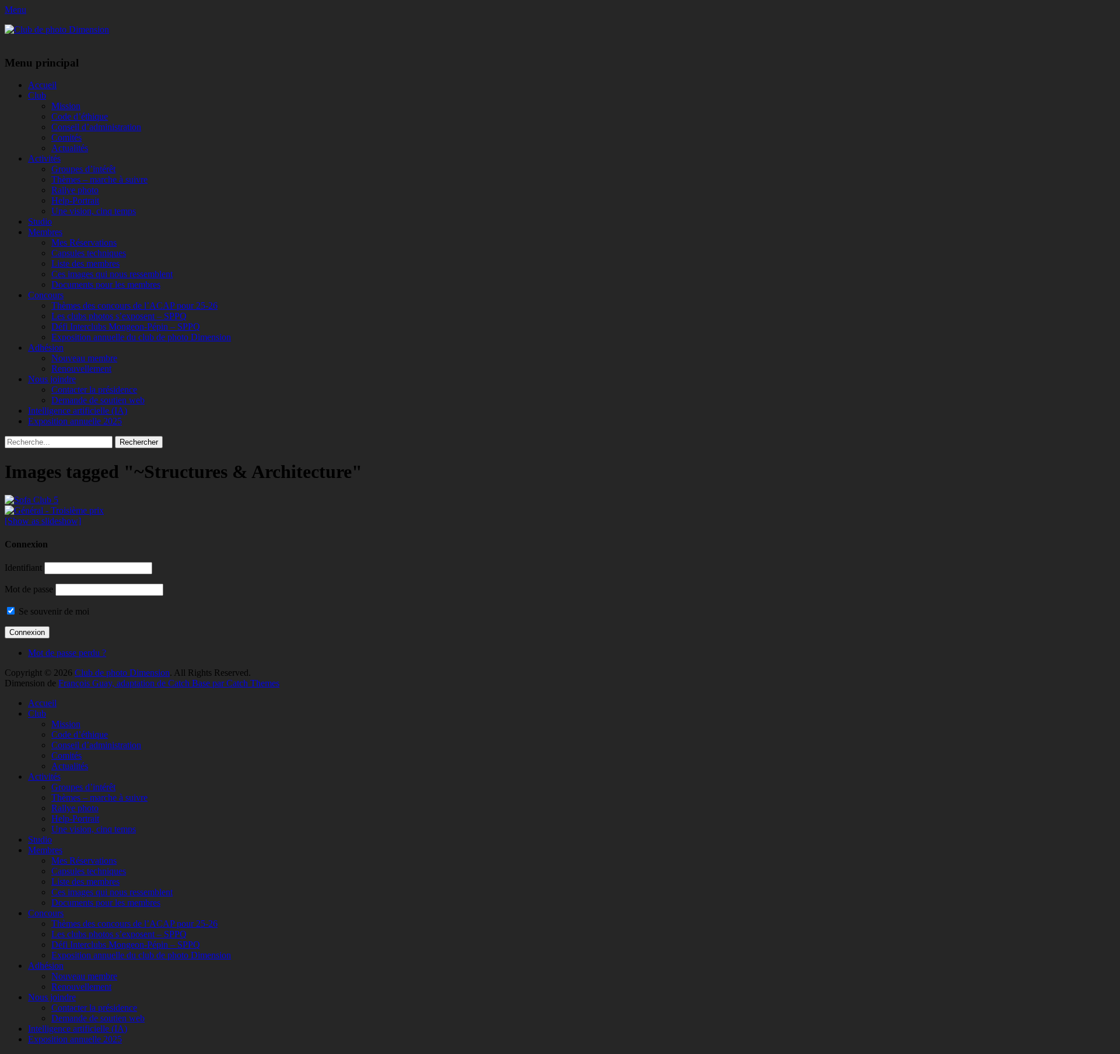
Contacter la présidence (94, 390)
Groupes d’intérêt (83, 169)
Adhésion (46, 348)
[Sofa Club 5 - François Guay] (560, 510)
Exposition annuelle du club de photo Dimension (141, 337)
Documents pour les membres (105, 284)
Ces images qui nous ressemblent (112, 274)
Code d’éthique (79, 116)
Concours (46, 295)
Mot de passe (29, 589)
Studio (40, 221)
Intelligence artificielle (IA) (77, 411)
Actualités (69, 148)
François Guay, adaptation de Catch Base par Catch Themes (168, 683)
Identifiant (23, 568)
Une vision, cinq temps (93, 211)
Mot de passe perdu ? (67, 653)
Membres (45, 232)
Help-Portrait (75, 200)
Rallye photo (75, 190)
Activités (44, 158)
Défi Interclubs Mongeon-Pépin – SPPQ (125, 326)
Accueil (42, 85)
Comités (66, 137)
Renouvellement (81, 369)
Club (37, 95)
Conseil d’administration (96, 127)
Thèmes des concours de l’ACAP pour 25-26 (134, 305)
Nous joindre (52, 379)
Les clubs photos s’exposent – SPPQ (119, 316)
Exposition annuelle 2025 (75, 421)
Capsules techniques (88, 253)
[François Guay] (560, 500)
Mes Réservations (84, 242)
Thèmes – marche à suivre (99, 179)
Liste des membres (85, 263)
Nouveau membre (84, 358)
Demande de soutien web (98, 400)
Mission (65, 106)
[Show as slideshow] (43, 521)
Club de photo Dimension (122, 673)
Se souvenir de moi (52, 611)
